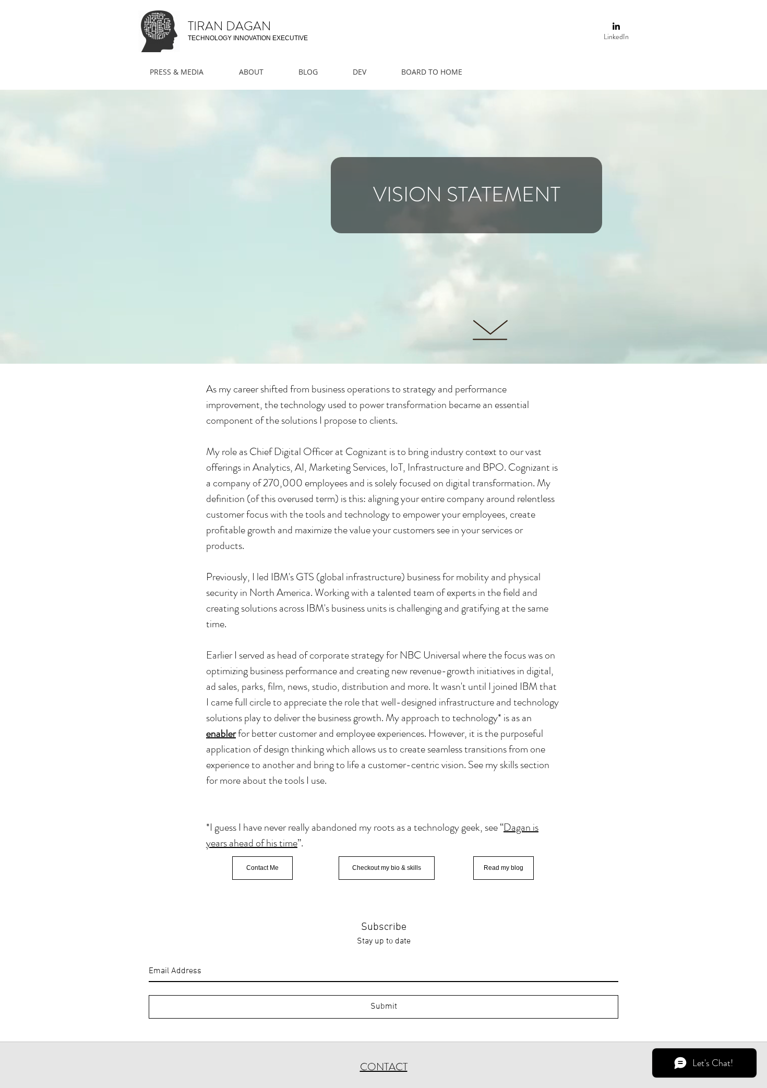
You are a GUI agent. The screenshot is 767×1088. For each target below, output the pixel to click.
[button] (258, 72)
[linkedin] (616, 26)
